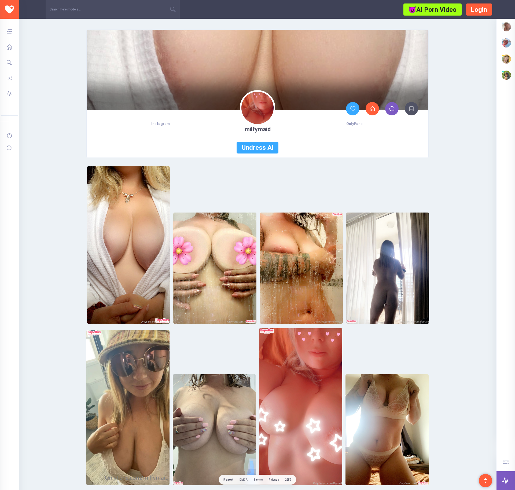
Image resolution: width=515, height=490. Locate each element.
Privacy (274, 479)
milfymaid (258, 129)
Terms (258, 479)
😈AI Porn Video (432, 9)
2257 (288, 479)
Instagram (160, 124)
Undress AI (258, 147)
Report (228, 479)
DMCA (244, 479)
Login (479, 9)
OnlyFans (354, 124)
